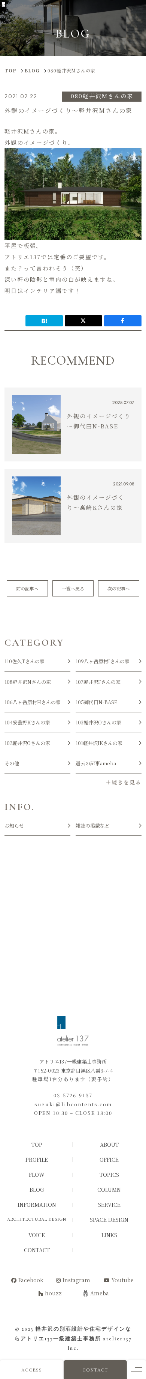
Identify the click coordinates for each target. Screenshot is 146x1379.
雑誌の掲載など (93, 825)
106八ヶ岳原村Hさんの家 (32, 702)
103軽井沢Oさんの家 (98, 722)
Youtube (123, 1280)
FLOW (37, 1174)
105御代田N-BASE (96, 702)
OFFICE (109, 1159)
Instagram (76, 1280)
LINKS (109, 1235)
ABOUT (109, 1144)
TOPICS (109, 1174)
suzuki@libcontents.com (73, 1104)
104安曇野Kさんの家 (27, 722)
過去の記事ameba (96, 763)
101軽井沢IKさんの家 (99, 743)
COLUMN (109, 1189)
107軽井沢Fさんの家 (98, 681)
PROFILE (36, 1159)
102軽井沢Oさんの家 (27, 743)
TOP (36, 1144)
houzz (53, 1293)
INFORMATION (37, 1204)
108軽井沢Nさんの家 (27, 681)
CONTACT (95, 1369)
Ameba (99, 1293)
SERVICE (109, 1204)
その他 (11, 763)
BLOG (37, 1189)
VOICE (36, 1235)
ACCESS (31, 1369)
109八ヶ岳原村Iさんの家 (103, 661)
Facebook (30, 1280)
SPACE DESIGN (109, 1219)
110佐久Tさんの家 (24, 661)
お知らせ (14, 825)
